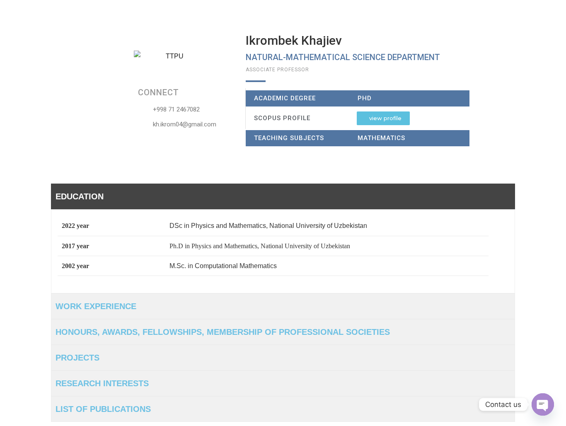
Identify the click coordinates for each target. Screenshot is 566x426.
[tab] (283, 196)
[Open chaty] (543, 404)
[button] (383, 118)
